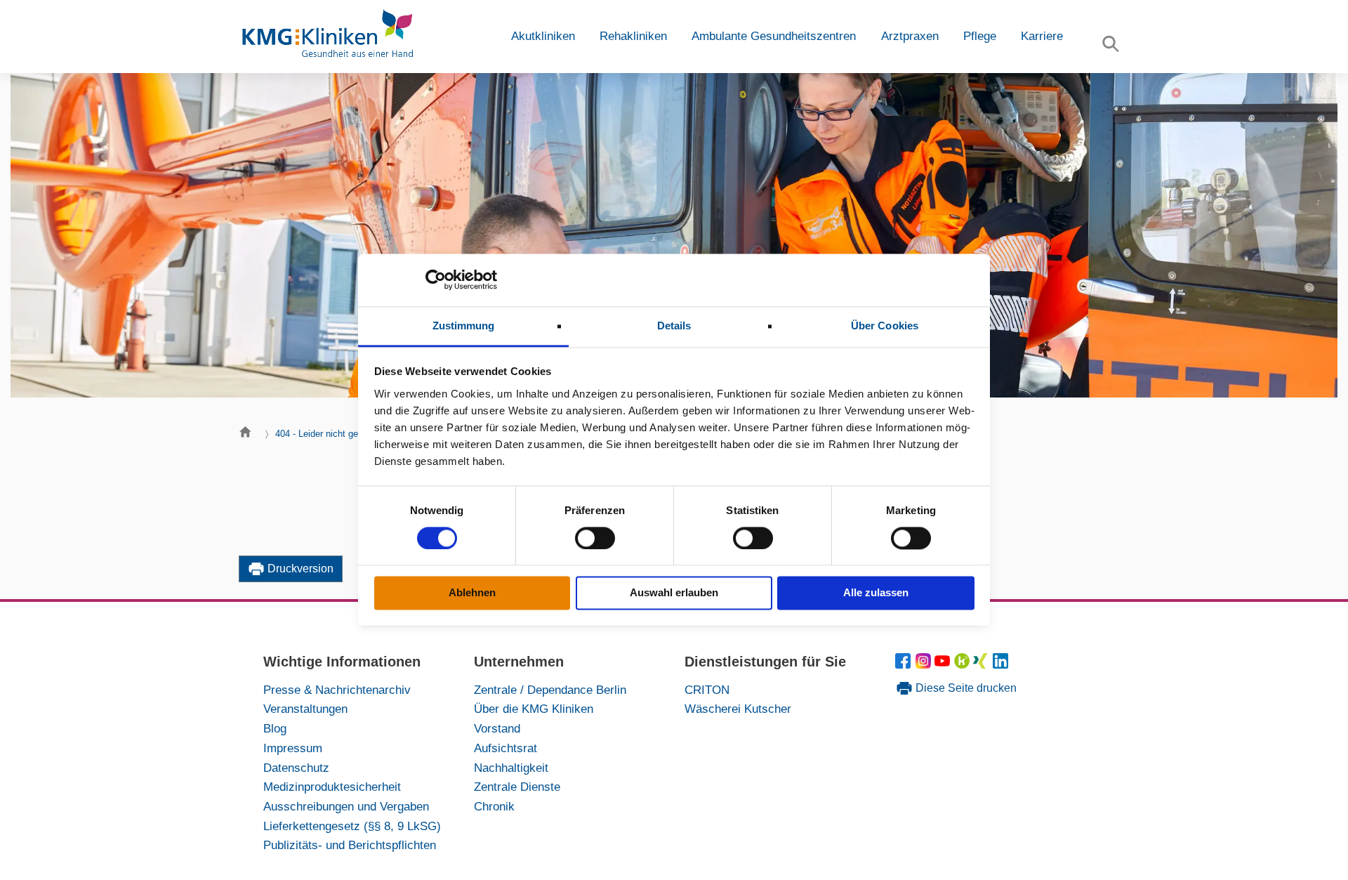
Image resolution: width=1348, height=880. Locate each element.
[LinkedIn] (1001, 664)
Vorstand (497, 728)
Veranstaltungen (305, 709)
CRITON (707, 690)
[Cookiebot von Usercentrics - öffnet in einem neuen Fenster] (435, 279)
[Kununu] (962, 664)
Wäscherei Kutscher (738, 709)
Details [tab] (674, 325)
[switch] (595, 538)
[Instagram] (925, 664)
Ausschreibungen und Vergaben (346, 806)
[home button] (248, 435)
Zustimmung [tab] (463, 325)
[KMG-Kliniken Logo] (326, 36)
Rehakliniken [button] (633, 36)
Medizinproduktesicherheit (332, 787)
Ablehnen (472, 593)
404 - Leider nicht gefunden (330, 433)
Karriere (1042, 36)
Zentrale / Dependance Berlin (550, 690)
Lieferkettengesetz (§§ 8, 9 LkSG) (352, 826)
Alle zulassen (875, 593)
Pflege (979, 36)
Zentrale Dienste (517, 787)
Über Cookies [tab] (884, 325)
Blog (274, 728)
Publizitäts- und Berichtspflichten (349, 845)
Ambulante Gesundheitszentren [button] (774, 36)
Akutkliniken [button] (543, 36)
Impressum (292, 748)
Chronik (494, 806)
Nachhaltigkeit (511, 768)
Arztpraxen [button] (910, 36)
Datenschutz (296, 768)
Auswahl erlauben (674, 593)
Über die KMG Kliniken (533, 709)
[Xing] (982, 664)
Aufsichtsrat (505, 748)
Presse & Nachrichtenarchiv (337, 690)
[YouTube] (944, 664)
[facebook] (905, 664)
